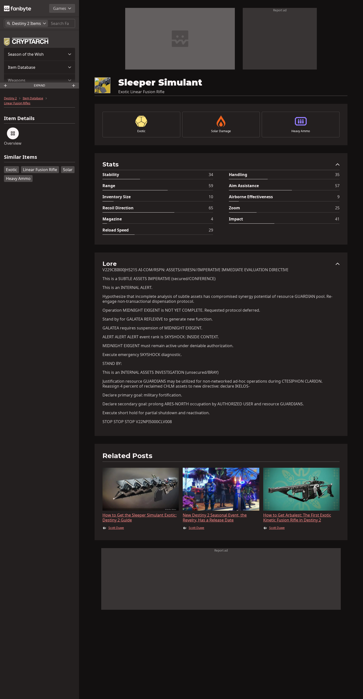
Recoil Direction (118, 207)
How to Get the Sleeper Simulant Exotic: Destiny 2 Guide (139, 517)
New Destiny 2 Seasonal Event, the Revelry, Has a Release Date (215, 517)
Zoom (234, 207)
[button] (39, 54)
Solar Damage (221, 131)
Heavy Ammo (18, 178)
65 (211, 207)
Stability (110, 174)
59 (211, 185)
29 (211, 230)
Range (108, 185)
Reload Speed (115, 230)
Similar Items (20, 157)
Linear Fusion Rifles (17, 103)
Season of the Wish (26, 54)
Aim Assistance (244, 185)
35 (337, 174)
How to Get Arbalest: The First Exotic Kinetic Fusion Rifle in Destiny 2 (297, 517)
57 (337, 185)
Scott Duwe (116, 528)
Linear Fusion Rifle (40, 169)
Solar (68, 169)
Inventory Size (116, 196)
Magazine (112, 218)
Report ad (279, 10)
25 (337, 207)
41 (337, 218)
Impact (236, 218)
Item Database (21, 67)
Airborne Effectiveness (251, 196)
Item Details (19, 118)
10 (211, 196)
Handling (238, 174)
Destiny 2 (10, 98)
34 (211, 174)
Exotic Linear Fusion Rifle (141, 91)
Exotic (11, 169)
